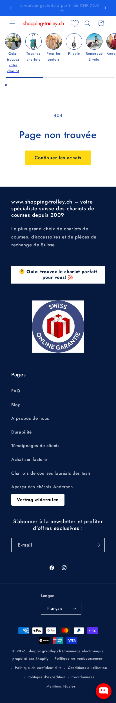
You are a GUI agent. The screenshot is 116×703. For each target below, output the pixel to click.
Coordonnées (83, 677)
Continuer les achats (58, 157)
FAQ (16, 391)
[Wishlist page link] (75, 23)
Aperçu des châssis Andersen (42, 487)
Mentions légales (60, 686)
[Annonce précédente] (11, 8)
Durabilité (21, 432)
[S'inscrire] (97, 545)
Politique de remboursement (79, 658)
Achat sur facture (29, 459)
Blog (16, 405)
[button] (12, 23)
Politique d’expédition (47, 677)
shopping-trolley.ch (44, 651)
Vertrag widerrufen (38, 500)
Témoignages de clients (35, 446)
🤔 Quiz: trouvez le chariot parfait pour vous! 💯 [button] (58, 274)
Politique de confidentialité (38, 667)
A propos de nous (30, 418)
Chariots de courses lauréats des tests (51, 473)
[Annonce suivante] (105, 8)
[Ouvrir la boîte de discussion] (103, 691)
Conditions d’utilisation (87, 667)
